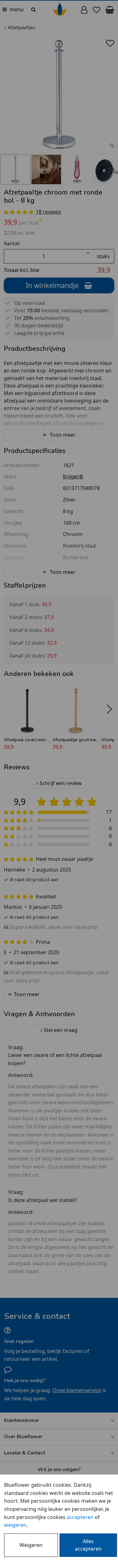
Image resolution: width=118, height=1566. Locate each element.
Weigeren (31, 1545)
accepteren (80, 1517)
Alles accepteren (88, 1545)
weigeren (15, 1525)
